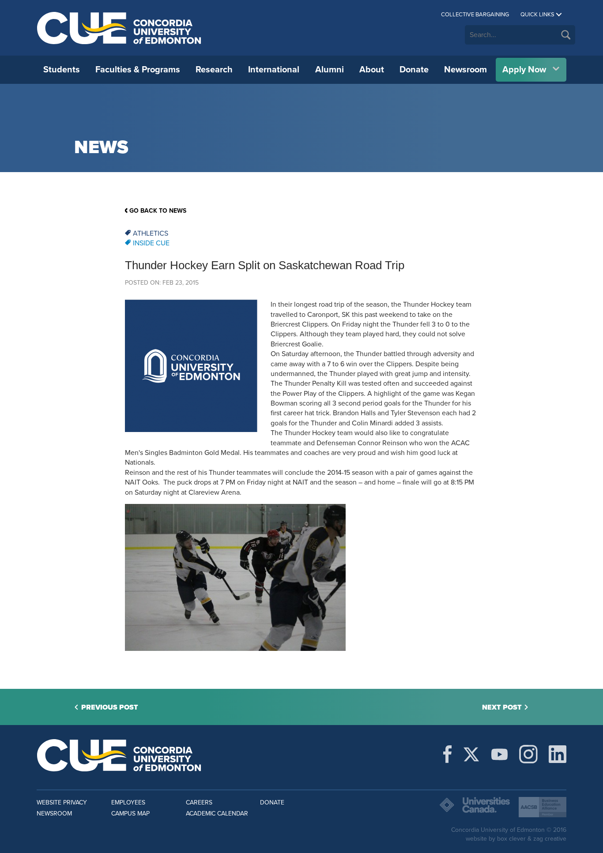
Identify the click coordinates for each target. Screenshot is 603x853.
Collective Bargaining (475, 14)
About (371, 69)
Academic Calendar (217, 813)
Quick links (537, 14)
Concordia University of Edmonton (119, 28)
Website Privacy (62, 802)
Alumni (329, 69)
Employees (128, 802)
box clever (511, 838)
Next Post (502, 707)
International (273, 69)
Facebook (447, 754)
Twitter (471, 754)
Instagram (528, 754)
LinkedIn (557, 754)
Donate (414, 69)
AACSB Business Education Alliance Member (542, 807)
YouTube (499, 754)
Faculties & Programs (137, 69)
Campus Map (130, 813)
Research (214, 69)
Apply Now (524, 69)
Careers (199, 802)
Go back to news (157, 210)
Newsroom (465, 69)
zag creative (549, 838)
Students (61, 69)
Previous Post (109, 707)
